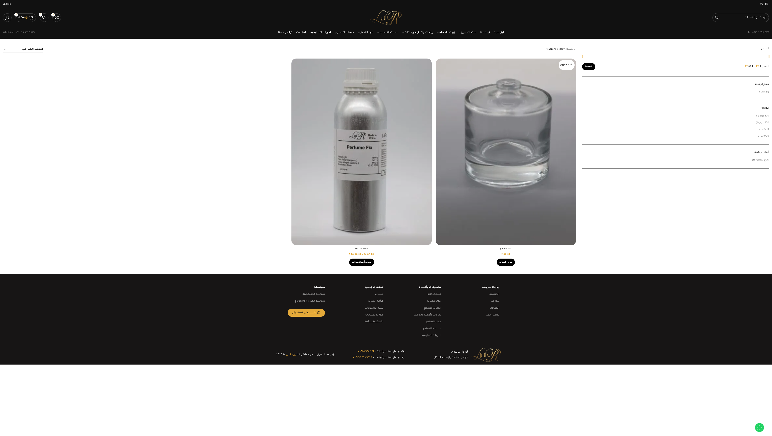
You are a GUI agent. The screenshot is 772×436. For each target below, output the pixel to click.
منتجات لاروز (434, 294)
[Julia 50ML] (506, 152)
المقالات (494, 308)
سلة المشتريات (374, 308)
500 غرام (764, 129)
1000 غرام (763, 136)
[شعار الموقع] (386, 18)
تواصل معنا (492, 315)
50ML (762, 92)
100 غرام (764, 116)
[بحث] (717, 17)
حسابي (379, 294)
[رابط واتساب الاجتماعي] (761, 4)
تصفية (588, 66)
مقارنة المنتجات (374, 315)
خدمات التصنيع (432, 308)
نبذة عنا (495, 301)
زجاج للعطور (762, 160)
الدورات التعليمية (431, 335)
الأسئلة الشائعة (374, 322)
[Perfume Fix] (361, 152)
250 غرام (764, 123)
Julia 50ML (506, 249)
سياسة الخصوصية (314, 294)
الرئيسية (571, 49)
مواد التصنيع (433, 322)
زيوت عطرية (434, 301)
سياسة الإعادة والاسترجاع (310, 301)
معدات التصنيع (432, 328)
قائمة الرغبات (375, 301)
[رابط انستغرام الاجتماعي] (766, 4)
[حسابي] (7, 18)
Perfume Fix (361, 249)
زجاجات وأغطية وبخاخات (427, 315)
